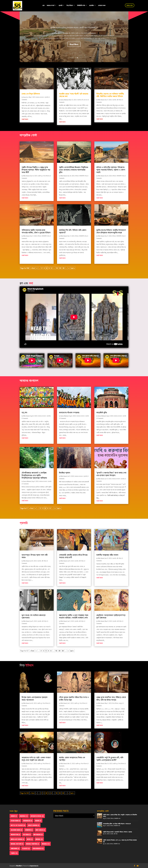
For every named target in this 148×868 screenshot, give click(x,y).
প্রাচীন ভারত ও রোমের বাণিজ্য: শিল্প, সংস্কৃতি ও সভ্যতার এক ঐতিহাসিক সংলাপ (120, 815)
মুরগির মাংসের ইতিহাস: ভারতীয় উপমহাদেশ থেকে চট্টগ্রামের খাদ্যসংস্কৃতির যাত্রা (111, 231)
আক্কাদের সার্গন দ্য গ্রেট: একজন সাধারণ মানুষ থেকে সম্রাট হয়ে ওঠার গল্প (36, 758)
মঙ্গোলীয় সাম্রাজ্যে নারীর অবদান (107, 554)
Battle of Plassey (18, 825)
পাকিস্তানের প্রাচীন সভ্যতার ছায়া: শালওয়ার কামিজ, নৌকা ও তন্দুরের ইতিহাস (36, 231)
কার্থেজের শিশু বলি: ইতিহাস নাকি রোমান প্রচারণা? (72, 231)
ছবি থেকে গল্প (84, 100)
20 (60, 268)
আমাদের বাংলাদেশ (40, 97)
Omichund (15, 848)
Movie (30, 839)
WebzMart (19, 866)
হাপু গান (24, 412)
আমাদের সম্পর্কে (50, 5)
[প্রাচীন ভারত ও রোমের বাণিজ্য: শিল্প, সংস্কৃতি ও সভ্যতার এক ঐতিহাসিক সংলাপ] (99, 815)
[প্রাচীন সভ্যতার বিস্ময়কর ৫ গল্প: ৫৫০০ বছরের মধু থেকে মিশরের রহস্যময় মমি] (99, 841)
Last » (73, 268)
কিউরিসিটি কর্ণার (81, 5)
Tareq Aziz (25, 97)
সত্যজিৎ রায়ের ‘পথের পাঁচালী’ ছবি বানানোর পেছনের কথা (73, 95)
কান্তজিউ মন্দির (101, 412)
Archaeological (37, 816)
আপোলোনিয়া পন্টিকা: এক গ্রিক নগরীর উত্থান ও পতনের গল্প (117, 823)
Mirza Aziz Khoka (17, 839)
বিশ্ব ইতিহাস (70, 5)
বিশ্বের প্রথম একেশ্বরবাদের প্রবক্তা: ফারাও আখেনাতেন (35, 698)
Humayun (29, 830)
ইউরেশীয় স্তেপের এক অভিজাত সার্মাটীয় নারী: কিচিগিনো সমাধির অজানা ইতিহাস (110, 95)
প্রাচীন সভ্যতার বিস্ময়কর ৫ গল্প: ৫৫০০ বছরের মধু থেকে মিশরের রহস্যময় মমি (120, 841)
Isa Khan (27, 834)
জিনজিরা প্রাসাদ (64, 472)
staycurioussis (33, 866)
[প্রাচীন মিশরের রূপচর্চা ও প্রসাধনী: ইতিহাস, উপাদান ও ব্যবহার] (99, 833)
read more (25, 119)
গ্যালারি (60, 5)
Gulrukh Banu (16, 830)
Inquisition (15, 834)
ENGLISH (130, 5)
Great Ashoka (33, 825)
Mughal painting (32, 844)
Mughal (39, 839)
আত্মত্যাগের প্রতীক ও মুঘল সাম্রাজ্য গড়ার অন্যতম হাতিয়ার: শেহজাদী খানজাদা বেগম (73, 616)
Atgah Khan (15, 821)
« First (33, 268)
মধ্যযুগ (120, 703)
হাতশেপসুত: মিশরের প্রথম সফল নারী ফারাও (34, 556)
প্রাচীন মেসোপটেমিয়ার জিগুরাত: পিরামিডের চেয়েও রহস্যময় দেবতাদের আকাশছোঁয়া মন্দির (73, 169)
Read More (74, 44)
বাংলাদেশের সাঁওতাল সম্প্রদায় (69, 412)
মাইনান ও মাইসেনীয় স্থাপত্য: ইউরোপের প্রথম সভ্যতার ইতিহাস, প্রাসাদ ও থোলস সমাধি (110, 169)
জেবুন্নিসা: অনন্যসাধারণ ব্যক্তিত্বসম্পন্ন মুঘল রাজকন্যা (110, 616)
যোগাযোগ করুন (102, 5)
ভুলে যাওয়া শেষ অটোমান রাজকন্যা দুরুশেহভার (33, 616)
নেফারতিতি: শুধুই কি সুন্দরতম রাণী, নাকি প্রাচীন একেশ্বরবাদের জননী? (109, 758)
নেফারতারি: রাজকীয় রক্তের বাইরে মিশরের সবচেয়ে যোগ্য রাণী (73, 556)
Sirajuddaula (38, 848)
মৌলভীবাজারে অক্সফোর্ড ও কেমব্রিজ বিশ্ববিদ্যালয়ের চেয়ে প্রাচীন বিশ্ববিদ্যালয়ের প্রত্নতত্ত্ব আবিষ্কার (34, 475)
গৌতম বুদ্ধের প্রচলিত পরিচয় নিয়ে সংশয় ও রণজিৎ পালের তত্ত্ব (74, 698)
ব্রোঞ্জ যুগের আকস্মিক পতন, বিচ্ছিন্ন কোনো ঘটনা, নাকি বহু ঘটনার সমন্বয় (111, 698)
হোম (43, 5)
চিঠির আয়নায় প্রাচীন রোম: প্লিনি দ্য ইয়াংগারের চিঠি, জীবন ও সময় (74, 27)
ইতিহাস (39, 236)
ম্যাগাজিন (91, 5)
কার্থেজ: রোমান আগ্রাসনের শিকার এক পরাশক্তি (72, 758)
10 (57, 268)
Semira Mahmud (64, 100)
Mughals (46, 844)
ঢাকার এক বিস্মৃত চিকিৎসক (31, 93)
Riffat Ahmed (58, 33)
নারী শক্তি (119, 100)
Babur (38, 821)
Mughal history (17, 844)
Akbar (14, 816)
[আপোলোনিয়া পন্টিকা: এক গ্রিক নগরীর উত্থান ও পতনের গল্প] (99, 824)
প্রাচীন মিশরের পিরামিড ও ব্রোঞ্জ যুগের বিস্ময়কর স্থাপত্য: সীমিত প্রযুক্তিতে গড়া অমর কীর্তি (36, 169)
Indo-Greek (40, 830)
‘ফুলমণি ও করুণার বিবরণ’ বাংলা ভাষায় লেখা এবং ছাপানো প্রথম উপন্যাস (111, 474)
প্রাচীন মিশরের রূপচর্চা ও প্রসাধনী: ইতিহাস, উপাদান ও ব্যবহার (117, 832)
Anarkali (24, 816)
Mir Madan (38, 834)
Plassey (26, 848)
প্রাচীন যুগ (77, 33)
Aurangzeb (27, 821)
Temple (14, 853)
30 (63, 268)
